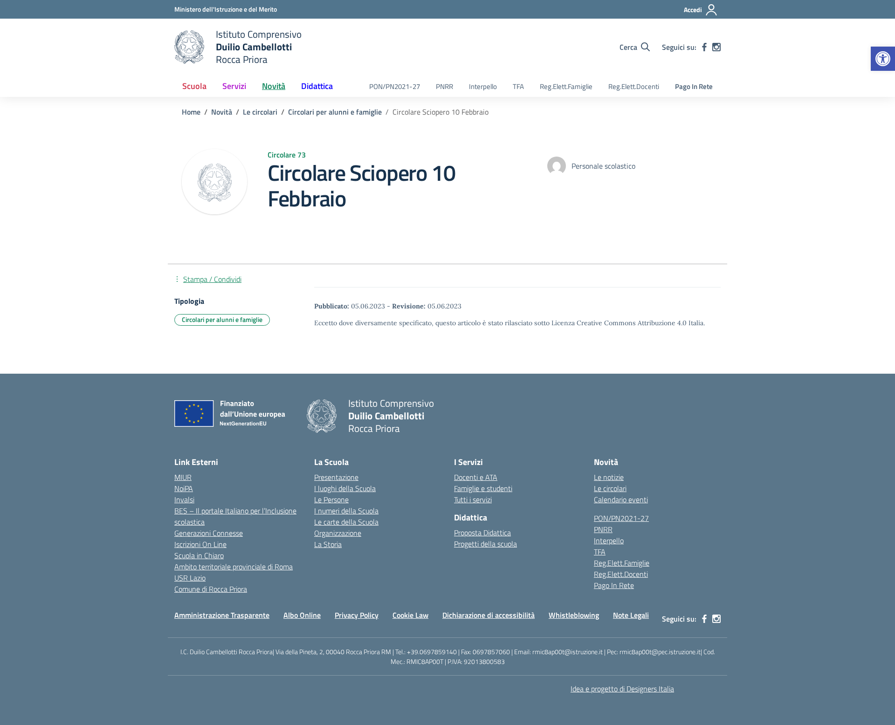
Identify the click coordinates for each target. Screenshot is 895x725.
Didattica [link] (317, 86)
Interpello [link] (483, 86)
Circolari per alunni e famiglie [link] (222, 319)
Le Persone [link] (331, 499)
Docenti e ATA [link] (475, 477)
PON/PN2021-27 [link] (394, 86)
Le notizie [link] (609, 477)
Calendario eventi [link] (621, 499)
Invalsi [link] (184, 499)
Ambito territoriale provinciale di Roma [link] (233, 566)
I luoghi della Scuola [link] (345, 488)
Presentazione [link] (336, 477)
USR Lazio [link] (190, 577)
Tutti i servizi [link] (473, 499)
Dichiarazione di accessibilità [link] (488, 615)
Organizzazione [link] (337, 533)
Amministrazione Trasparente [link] (221, 615)
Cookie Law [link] (410, 615)
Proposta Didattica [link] (482, 532)
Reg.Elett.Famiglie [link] (566, 86)
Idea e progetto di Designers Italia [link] (622, 688)
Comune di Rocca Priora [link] (210, 589)
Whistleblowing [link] (574, 615)
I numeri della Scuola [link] (346, 510)
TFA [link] (518, 86)
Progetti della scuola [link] (485, 543)
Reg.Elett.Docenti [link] (633, 86)
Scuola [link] (194, 86)
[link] (883, 59)
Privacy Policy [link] (357, 615)
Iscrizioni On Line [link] (200, 544)
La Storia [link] (328, 544)
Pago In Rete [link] (694, 86)
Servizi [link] (234, 86)
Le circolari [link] (610, 488)
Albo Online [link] (302, 615)
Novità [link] (273, 86)
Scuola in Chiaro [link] (199, 555)
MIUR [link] (183, 477)
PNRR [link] (444, 86)
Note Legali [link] (631, 615)
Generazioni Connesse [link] (208, 533)
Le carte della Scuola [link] (346, 521)
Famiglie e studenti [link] (483, 488)
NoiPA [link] (183, 488)
